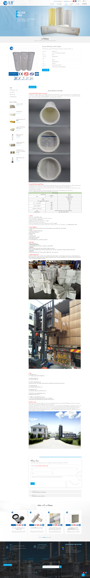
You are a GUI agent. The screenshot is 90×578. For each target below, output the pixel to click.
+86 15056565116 (59, 1)
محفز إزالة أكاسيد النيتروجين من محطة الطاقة (20, 127)
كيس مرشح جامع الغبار (13, 90)
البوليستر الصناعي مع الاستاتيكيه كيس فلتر (41, 465)
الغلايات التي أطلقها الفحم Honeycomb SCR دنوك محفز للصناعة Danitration (54, 528)
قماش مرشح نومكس (19, 103)
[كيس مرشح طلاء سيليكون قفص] (12, 160)
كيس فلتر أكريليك (19, 111)
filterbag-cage (42, 547)
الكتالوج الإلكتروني (7, 564)
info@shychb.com (69, 1)
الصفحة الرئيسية (31, 560)
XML (14, 573)
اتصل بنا (77, 4)
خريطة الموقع (11, 573)
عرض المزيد (18, 105)
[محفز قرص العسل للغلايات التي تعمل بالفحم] (12, 145)
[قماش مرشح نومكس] (12, 106)
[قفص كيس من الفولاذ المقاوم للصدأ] (12, 137)
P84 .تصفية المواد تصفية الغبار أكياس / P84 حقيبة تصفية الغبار (72, 528)
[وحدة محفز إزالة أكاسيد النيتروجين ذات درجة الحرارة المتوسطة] (12, 152)
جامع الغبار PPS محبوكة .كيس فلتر (18, 528)
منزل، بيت (52, 4)
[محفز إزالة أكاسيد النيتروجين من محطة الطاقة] (12, 129)
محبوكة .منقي (12, 92)
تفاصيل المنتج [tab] (32, 87)
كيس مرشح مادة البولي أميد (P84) (20, 120)
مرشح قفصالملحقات (13, 96)
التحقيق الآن (45, 70)
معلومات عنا (59, 4)
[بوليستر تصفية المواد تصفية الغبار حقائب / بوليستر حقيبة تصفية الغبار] (35, 518)
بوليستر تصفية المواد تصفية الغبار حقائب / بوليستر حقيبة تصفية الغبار (36, 528)
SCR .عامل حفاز (12, 94)
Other (41, 40)
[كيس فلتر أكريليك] (12, 114)
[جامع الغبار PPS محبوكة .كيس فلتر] (17, 518)
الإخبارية (71, 4)
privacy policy (18, 573)
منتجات (66, 4)
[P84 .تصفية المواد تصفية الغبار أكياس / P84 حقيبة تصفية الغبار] (72, 518)
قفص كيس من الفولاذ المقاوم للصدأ (19, 135)
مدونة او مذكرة (5, 573)
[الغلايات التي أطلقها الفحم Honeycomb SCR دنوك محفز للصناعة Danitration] (54, 518)
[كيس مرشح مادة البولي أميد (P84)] (12, 122)
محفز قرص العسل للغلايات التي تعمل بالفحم (20, 143)
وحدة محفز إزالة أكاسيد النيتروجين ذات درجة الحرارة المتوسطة (20, 151)
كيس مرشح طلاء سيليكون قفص (20, 158)
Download (84, 4)
